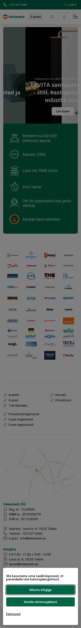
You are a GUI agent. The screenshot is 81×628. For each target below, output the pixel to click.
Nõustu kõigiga (40, 590)
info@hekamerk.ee (33, 538)
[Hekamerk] (14, 18)
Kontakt (60, 395)
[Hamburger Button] (75, 17)
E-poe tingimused (21, 419)
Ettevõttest (63, 400)
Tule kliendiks (18, 405)
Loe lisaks (57, 111)
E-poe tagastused (21, 424)
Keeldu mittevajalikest (40, 602)
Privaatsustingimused (24, 414)
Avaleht (14, 395)
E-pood (36, 17)
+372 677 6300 (18, 4)
